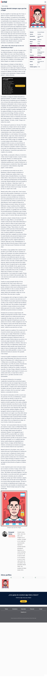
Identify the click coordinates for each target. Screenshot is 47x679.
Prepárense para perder (11, 596)
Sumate (23, 658)
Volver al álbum (5, 6)
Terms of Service (30, 674)
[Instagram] (22, 670)
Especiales (23, 665)
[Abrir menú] (45, 2)
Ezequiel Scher (11, 593)
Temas (6, 665)
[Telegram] (27, 670)
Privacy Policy (26, 674)
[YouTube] (16, 670)
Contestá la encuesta (20, 94)
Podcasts (32, 665)
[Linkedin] (30, 670)
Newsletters (14, 665)
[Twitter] (19, 670)
